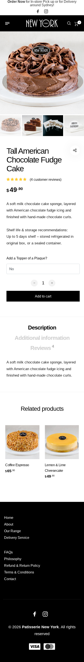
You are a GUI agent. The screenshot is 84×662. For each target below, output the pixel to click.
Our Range (12, 531)
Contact (10, 579)
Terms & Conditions (19, 572)
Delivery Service (16, 537)
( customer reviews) (45, 179)
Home (8, 517)
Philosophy (12, 559)
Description (42, 327)
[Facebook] (38, 12)
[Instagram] (46, 12)
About (8, 524)
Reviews (42, 347)
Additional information (42, 338)
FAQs (8, 552)
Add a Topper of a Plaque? (26, 258)
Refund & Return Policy (22, 565)
